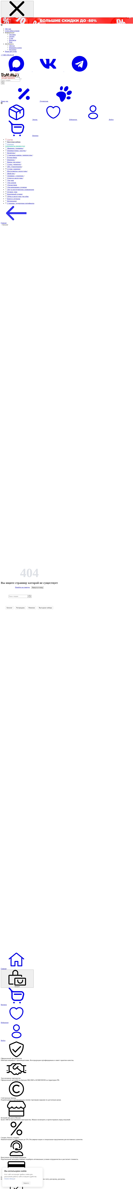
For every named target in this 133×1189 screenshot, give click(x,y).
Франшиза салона (15, 48)
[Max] (16, 71)
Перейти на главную (22, 587)
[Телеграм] (79, 71)
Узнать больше (9, 1179)
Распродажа (20, 608)
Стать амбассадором (12, 31)
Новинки (31, 608)
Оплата (11, 36)
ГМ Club (8, 29)
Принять (36, 1183)
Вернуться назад (37, 587)
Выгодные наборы (45, 608)
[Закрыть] (17, 9)
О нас (11, 38)
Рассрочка (12, 49)
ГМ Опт (12, 46)
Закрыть (26, 1183)
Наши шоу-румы (11, 51)
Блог (10, 42)
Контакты (12, 40)
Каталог (9, 608)
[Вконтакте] (48, 71)
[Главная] (16, 221)
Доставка (12, 34)
